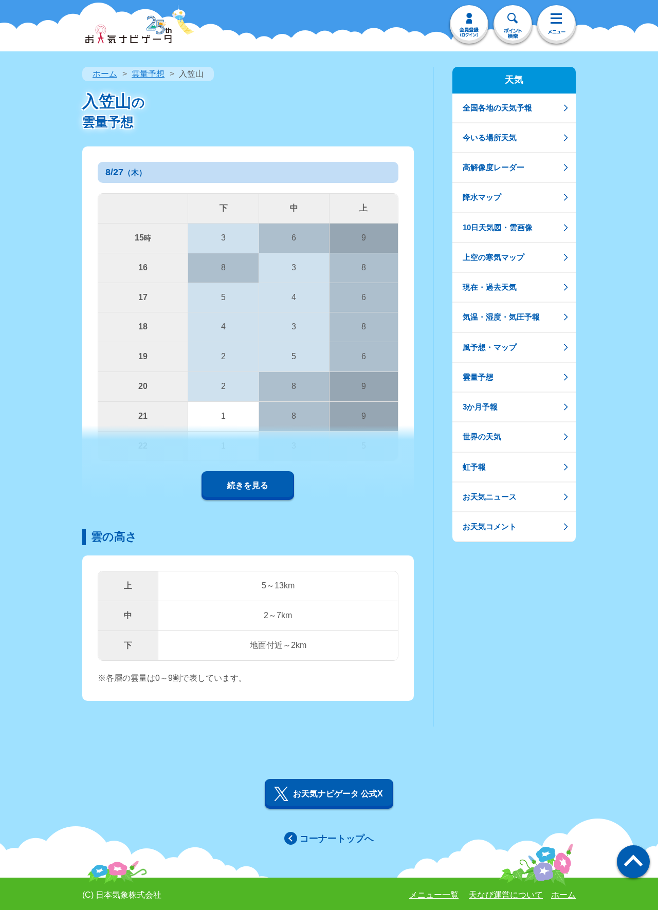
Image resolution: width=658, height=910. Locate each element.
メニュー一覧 (434, 894)
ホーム (105, 73)
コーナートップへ (337, 838)
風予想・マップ (490, 347)
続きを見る (247, 485)
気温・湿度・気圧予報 (501, 316)
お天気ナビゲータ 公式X (338, 793)
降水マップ (482, 197)
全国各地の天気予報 (497, 107)
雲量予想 (148, 73)
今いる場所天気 (490, 137)
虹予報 (474, 466)
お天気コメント (490, 526)
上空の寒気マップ (493, 257)
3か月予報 (480, 406)
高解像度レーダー (493, 167)
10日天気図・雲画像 (498, 227)
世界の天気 (482, 436)
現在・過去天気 (490, 287)
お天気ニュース (490, 496)
